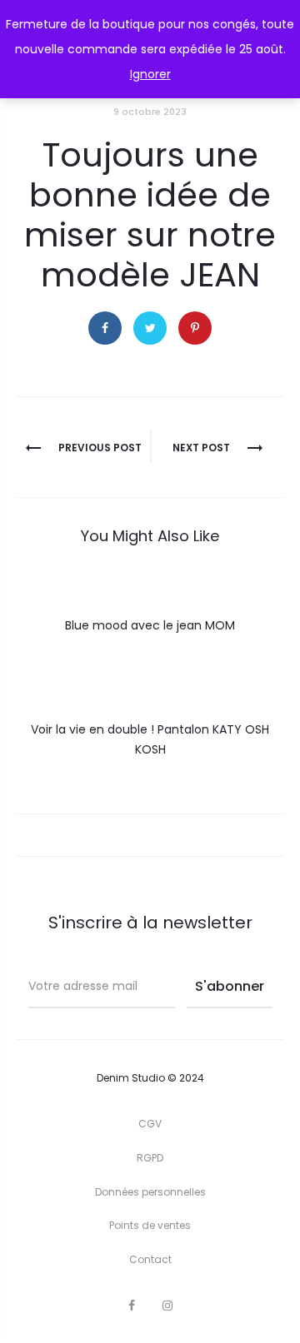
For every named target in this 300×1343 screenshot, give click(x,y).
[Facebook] (131, 1305)
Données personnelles (150, 1192)
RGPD (150, 1158)
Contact (150, 1259)
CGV (150, 1124)
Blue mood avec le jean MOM (150, 625)
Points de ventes (150, 1225)
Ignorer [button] (150, 74)
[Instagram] (167, 1305)
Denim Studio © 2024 (150, 1078)
